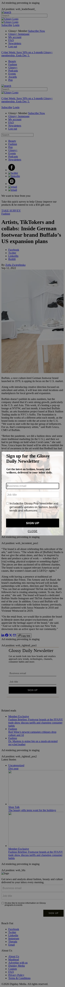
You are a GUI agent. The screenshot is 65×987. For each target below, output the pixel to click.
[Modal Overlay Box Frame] (32, 493)
